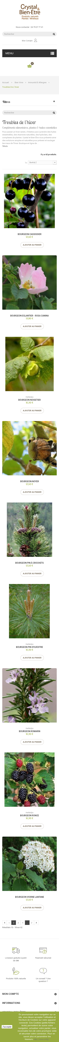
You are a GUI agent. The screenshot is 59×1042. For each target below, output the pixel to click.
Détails (5, 146)
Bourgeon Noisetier (29, 400)
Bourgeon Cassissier (29, 234)
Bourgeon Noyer (29, 481)
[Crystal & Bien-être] (29, 11)
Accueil (5, 82)
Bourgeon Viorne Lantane (29, 897)
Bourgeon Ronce (29, 815)
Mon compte (27, 41)
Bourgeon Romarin (29, 731)
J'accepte (6, 1027)
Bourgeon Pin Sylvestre (29, 647)
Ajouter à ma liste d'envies (19, 244)
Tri (26, 163)
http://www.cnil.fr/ (41, 1039)
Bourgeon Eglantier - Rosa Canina (29, 315)
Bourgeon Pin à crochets (29, 563)
